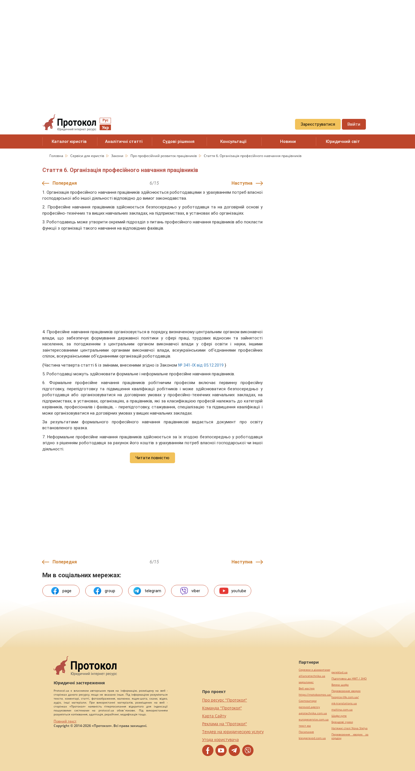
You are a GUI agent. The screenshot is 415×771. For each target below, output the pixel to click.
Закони (117, 155)
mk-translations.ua (344, 703)
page (66, 591)
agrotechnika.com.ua (313, 713)
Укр (105, 127)
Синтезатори (307, 701)
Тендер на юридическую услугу (233, 731)
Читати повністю (152, 457)
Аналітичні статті (124, 141)
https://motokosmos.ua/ (315, 694)
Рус (105, 120)
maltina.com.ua (342, 709)
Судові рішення (179, 141)
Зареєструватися (318, 124)
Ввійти (354, 124)
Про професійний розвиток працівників (164, 155)
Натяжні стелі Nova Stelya (349, 728)
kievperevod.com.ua (312, 738)
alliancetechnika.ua (312, 676)
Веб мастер (306, 688)
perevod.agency (309, 707)
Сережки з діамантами (314, 670)
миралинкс (306, 682)
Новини (288, 141)
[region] (207, 51)
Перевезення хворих (346, 691)
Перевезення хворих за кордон (349, 736)
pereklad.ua (339, 672)
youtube (238, 591)
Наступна (241, 183)
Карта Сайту (214, 715)
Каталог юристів (69, 141)
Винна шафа (340, 685)
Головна (56, 155)
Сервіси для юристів (87, 155)
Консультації (233, 141)
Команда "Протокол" (222, 708)
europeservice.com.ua (314, 719)
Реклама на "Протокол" (224, 723)
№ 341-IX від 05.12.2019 (201, 365)
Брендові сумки (342, 722)
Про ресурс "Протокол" (224, 700)
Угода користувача (220, 739)
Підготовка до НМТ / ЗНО (349, 678)
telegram (153, 591)
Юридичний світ (343, 141)
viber (195, 591)
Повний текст (65, 721)
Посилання (306, 732)
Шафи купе (339, 716)
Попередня (65, 183)
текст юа (305, 726)
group (110, 591)
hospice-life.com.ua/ (345, 697)
